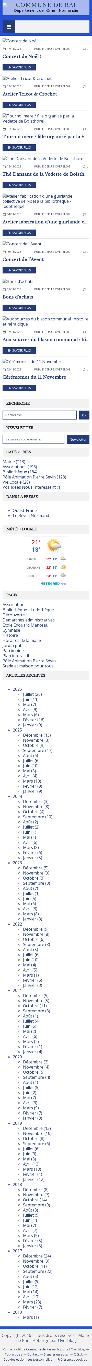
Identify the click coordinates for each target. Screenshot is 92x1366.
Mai (29, 704)
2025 (17, 730)
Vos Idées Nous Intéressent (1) (32, 487)
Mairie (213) (14, 461)
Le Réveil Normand (31, 515)
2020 (17, 1057)
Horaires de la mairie (22, 640)
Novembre (36, 740)
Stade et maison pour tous (28, 666)
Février (33, 720)
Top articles (13, 1354)
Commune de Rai (46, 5)
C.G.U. (78, 1354)
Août (30, 755)
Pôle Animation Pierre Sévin (29, 661)
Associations (15, 604)
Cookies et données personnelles (28, 1359)
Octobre (33, 745)
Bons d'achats (18, 296)
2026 (17, 689)
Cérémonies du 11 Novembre (34, 377)
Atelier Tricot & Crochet (30, 94)
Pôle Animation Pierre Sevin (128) (34, 477)
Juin (31, 699)
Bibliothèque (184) (20, 472)
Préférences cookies (72, 1359)
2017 (17, 1251)
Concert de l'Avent (23, 259)
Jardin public (14, 645)
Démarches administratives (29, 620)
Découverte (14, 615)
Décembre (37, 735)
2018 (17, 1184)
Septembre (37, 750)
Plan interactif (16, 655)
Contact (33, 1354)
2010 (17, 1312)
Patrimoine (13, 650)
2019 (17, 1123)
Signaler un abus (56, 1354)
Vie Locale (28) (16, 482)
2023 (17, 863)
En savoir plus (19, 67)
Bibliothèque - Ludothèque (28, 610)
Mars (31, 714)
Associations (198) (20, 467)
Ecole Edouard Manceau (25, 625)
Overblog (67, 1340)
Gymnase (11, 630)
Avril (30, 709)
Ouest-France (26, 510)
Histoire (10, 635)
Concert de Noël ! (22, 56)
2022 (17, 924)
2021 (17, 990)
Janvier (32, 725)
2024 (17, 796)
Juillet (32, 694)
